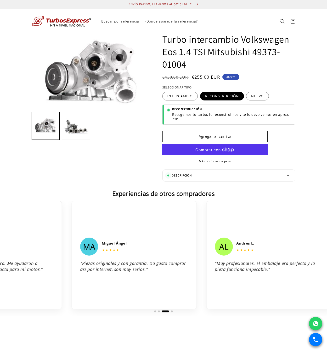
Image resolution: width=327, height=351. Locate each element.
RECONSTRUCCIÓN (222, 96)
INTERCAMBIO (180, 96)
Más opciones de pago (215, 161)
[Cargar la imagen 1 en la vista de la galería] (46, 126)
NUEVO (257, 96)
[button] (282, 21)
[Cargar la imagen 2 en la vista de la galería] (76, 126)
